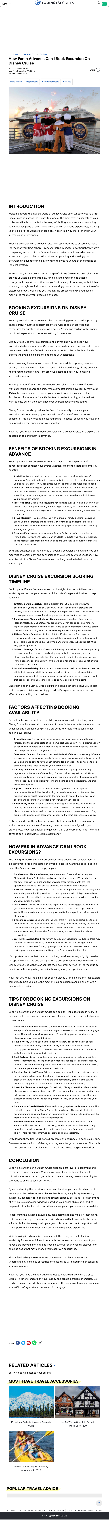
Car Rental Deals (50, 81)
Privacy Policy (41, 1510)
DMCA (91, 1510)
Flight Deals (32, 81)
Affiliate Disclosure (56, 1510)
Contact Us (71, 1510)
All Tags (99, 1510)
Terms (30, 1510)
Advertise (82, 1510)
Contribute (21, 1510)
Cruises (67, 81)
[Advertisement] (29, 32)
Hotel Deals (16, 81)
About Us (11, 1510)
